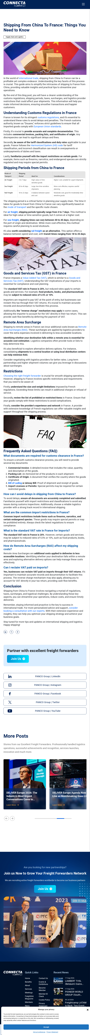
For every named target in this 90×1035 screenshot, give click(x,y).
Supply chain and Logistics (14, 37)
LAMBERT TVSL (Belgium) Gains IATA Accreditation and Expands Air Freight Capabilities (75, 982)
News (27, 1006)
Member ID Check (43, 995)
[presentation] (6, 818)
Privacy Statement (52, 1032)
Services (28, 989)
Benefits (28, 982)
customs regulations (48, 117)
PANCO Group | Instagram (47, 685)
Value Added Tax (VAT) (35, 277)
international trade (28, 78)
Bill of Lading (15, 483)
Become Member (42, 989)
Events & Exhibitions (43, 983)
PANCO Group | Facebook (47, 693)
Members (29, 1002)
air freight (13, 212)
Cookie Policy (44, 1000)
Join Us (16, 659)
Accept (46, 1027)
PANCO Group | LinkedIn (47, 676)
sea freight (13, 220)
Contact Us (43, 978)
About (27, 985)
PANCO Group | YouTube (47, 710)
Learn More (11, 805)
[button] (87, 1009)
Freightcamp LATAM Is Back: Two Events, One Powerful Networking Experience (75, 1004)
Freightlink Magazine (29, 997)
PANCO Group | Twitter (48, 702)
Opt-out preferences (39, 1032)
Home (27, 978)
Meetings (29, 993)
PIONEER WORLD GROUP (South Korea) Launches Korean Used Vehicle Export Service (74, 993)
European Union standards (47, 126)
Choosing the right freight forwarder (22, 375)
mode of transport (17, 207)
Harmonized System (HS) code (47, 145)
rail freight (36, 230)
